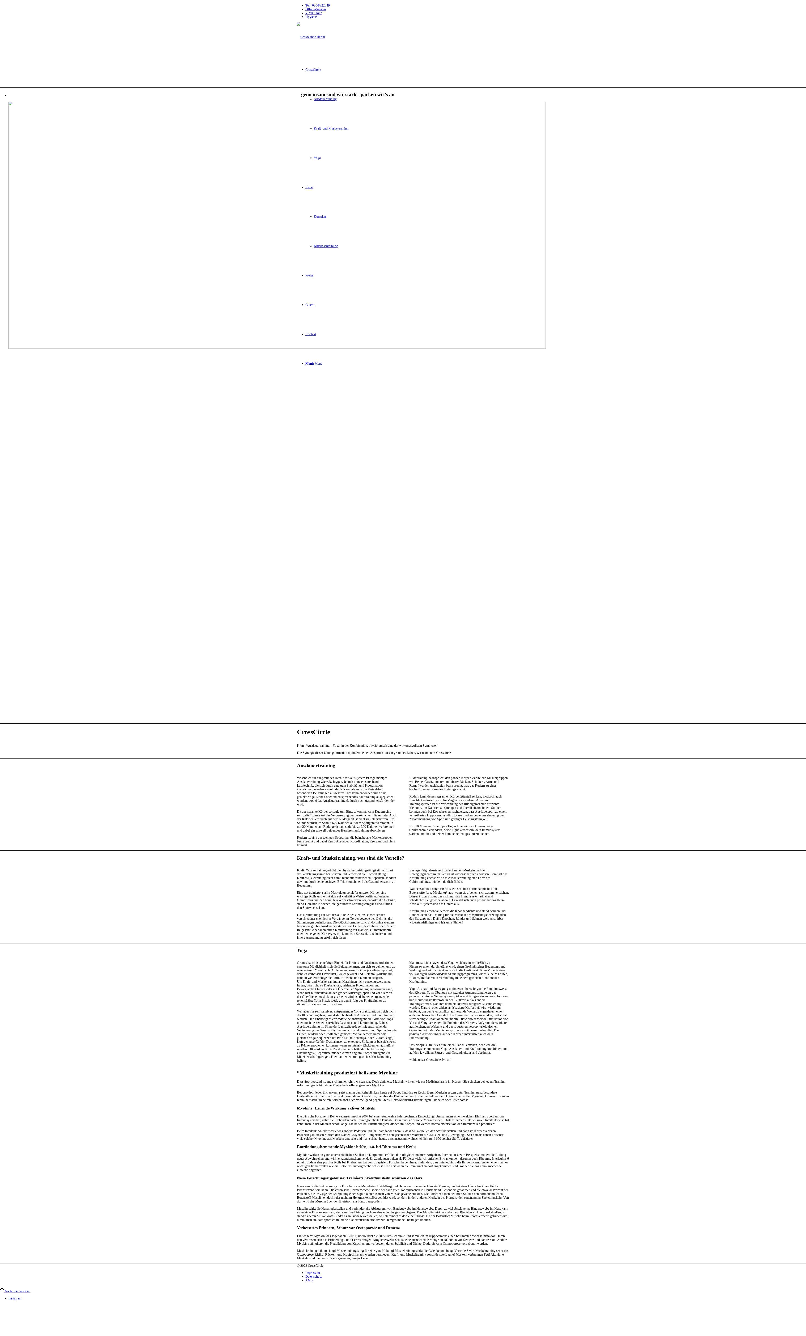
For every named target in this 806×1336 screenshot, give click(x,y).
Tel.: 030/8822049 (317, 5)
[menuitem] (407, 5)
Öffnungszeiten (315, 9)
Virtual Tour (313, 13)
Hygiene (311, 16)
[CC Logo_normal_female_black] (311, 37)
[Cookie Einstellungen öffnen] (31, 1334)
